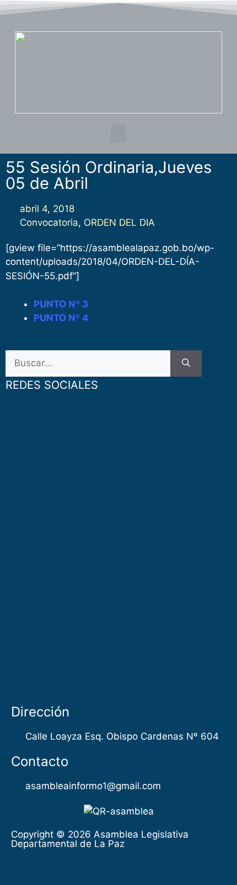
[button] (118, 133)
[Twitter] (108, 13)
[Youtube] (129, 13)
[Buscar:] (88, 363)
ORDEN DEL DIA (119, 222)
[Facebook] (86, 13)
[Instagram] (150, 13)
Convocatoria (49, 222)
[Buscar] (186, 363)
